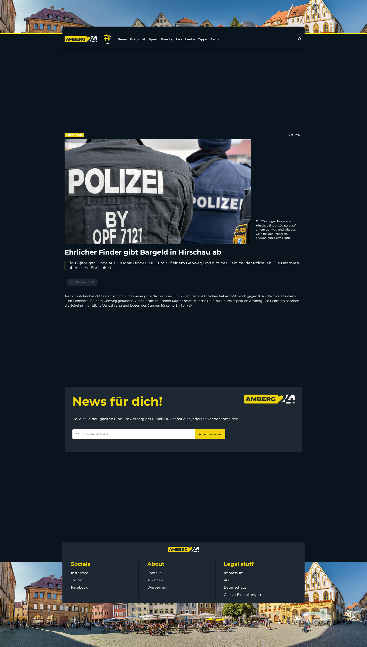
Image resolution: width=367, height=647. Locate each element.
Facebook (79, 587)
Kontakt (154, 573)
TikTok (76, 580)
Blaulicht (137, 39)
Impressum (234, 573)
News (122, 39)
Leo (179, 39)
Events (166, 39)
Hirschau (74, 135)
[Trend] (107, 39)
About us (155, 580)
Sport (153, 39)
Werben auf (157, 587)
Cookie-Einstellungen (242, 595)
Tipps (202, 39)
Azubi (215, 39)
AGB (227, 580)
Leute (190, 39)
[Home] (82, 39)
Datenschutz (235, 587)
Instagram (79, 573)
